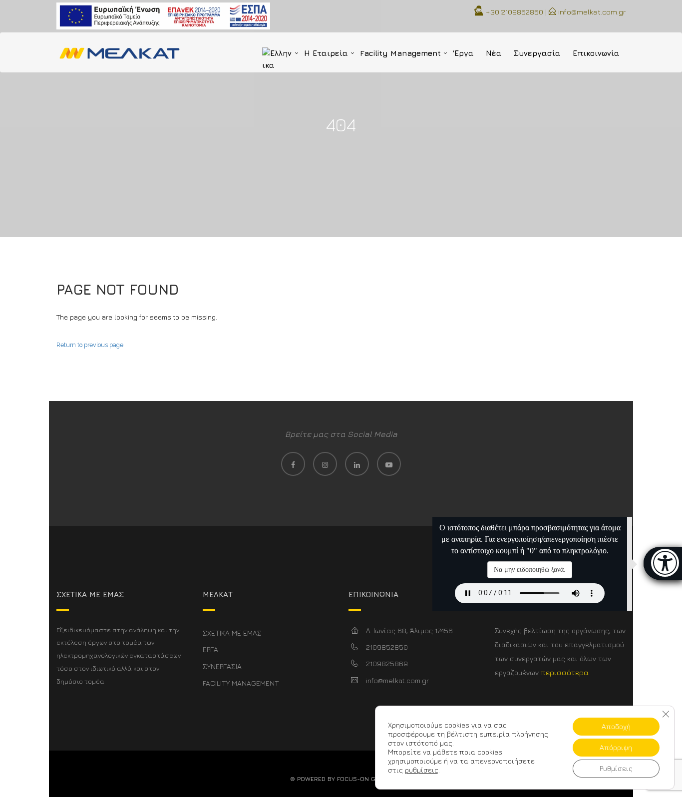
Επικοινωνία (596, 53)
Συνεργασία (537, 53)
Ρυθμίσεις (616, 768)
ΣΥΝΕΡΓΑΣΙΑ (222, 666)
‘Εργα (463, 53)
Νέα (494, 53)
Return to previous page (89, 345)
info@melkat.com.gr (592, 11)
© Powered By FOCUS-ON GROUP (341, 779)
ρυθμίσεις (421, 770)
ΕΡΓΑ (210, 649)
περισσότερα (565, 672)
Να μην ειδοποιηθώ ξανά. (530, 569)
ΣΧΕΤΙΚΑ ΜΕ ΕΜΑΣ (232, 633)
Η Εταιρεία (326, 53)
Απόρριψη (616, 747)
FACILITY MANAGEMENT (241, 683)
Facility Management (400, 53)
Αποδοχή (616, 726)
